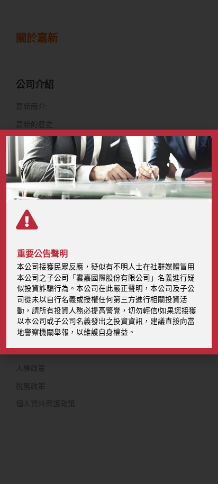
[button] (203, 144)
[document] (109, 242)
